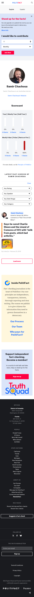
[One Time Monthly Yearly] (17, 47)
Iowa (17, 456)
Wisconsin (17, 473)
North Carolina (17, 465)
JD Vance (17, 435)
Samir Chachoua (17, 213)
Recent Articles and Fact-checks (17, 506)
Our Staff (17, 485)
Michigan (17, 458)
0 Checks (5, 132)
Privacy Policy (17, 570)
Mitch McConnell (17, 437)
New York (17, 462)
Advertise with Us (17, 492)
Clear (29, 183)
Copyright (17, 575)
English (11, 9)
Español (22, 9)
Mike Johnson (17, 439)
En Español (17, 488)
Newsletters (17, 496)
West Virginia (17, 471)
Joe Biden (17, 442)
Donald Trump (17, 433)
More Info (5, 30)
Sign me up (17, 376)
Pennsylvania (17, 467)
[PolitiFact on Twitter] (13, 535)
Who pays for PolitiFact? (17, 333)
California (17, 451)
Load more (17, 261)
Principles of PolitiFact (24, 165)
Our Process (17, 321)
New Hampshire (17, 460)
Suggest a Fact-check (17, 516)
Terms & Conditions (17, 565)
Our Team (17, 326)
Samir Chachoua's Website (17, 96)
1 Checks (24, 155)
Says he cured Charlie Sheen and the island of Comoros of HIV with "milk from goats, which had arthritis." (18, 230)
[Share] (29, 593)
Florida (17, 453)
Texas (17, 469)
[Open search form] (32, 2)
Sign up (17, 554)
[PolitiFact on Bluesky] (21, 535)
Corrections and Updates (17, 494)
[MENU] (3, 2)
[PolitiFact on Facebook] (17, 535)
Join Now (8, 53)
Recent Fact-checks (17, 508)
